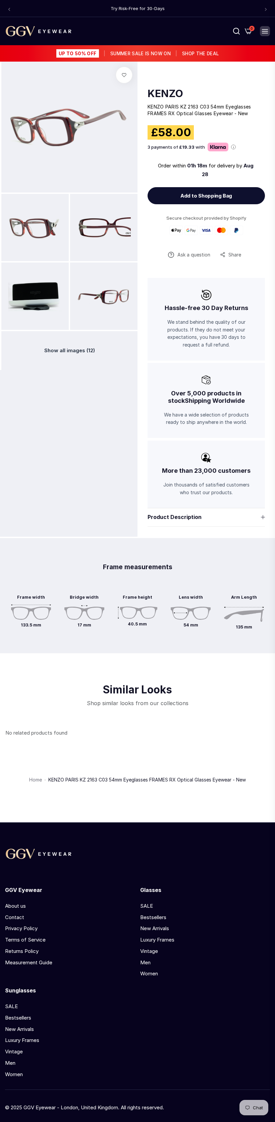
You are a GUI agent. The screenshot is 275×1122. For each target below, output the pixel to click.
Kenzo (165, 93)
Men (145, 962)
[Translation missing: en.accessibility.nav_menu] (265, 31)
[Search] (236, 31)
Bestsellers (153, 917)
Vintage (149, 951)
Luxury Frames (157, 940)
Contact (14, 917)
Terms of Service (25, 940)
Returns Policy (22, 951)
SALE (146, 906)
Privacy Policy (21, 928)
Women (149, 973)
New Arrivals (154, 928)
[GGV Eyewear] (38, 31)
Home (35, 779)
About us (15, 906)
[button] (9, 9)
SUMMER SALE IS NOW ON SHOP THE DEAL (139, 53)
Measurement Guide (28, 962)
